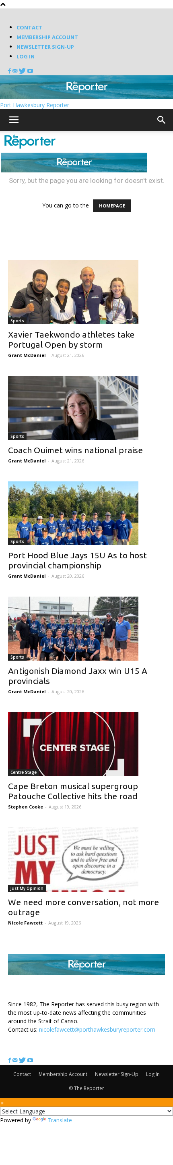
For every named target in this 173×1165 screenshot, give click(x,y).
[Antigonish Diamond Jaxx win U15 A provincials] (86, 629)
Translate (59, 1120)
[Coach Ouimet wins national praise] (86, 408)
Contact (29, 27)
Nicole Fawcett (25, 923)
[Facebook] (10, 71)
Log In (25, 56)
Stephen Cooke (25, 807)
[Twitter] (23, 71)
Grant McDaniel (27, 355)
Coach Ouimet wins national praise (75, 450)
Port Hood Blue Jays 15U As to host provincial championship (77, 560)
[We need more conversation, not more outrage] (86, 859)
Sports (17, 320)
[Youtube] (30, 71)
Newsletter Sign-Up (45, 46)
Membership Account (47, 37)
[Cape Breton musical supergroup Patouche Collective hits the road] (86, 744)
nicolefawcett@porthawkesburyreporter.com (97, 1029)
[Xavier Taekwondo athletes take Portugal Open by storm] (86, 292)
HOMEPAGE (112, 206)
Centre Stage (23, 772)
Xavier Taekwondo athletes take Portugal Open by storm (71, 339)
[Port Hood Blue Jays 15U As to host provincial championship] (86, 513)
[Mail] (15, 71)
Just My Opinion (26, 888)
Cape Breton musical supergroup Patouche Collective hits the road (73, 791)
